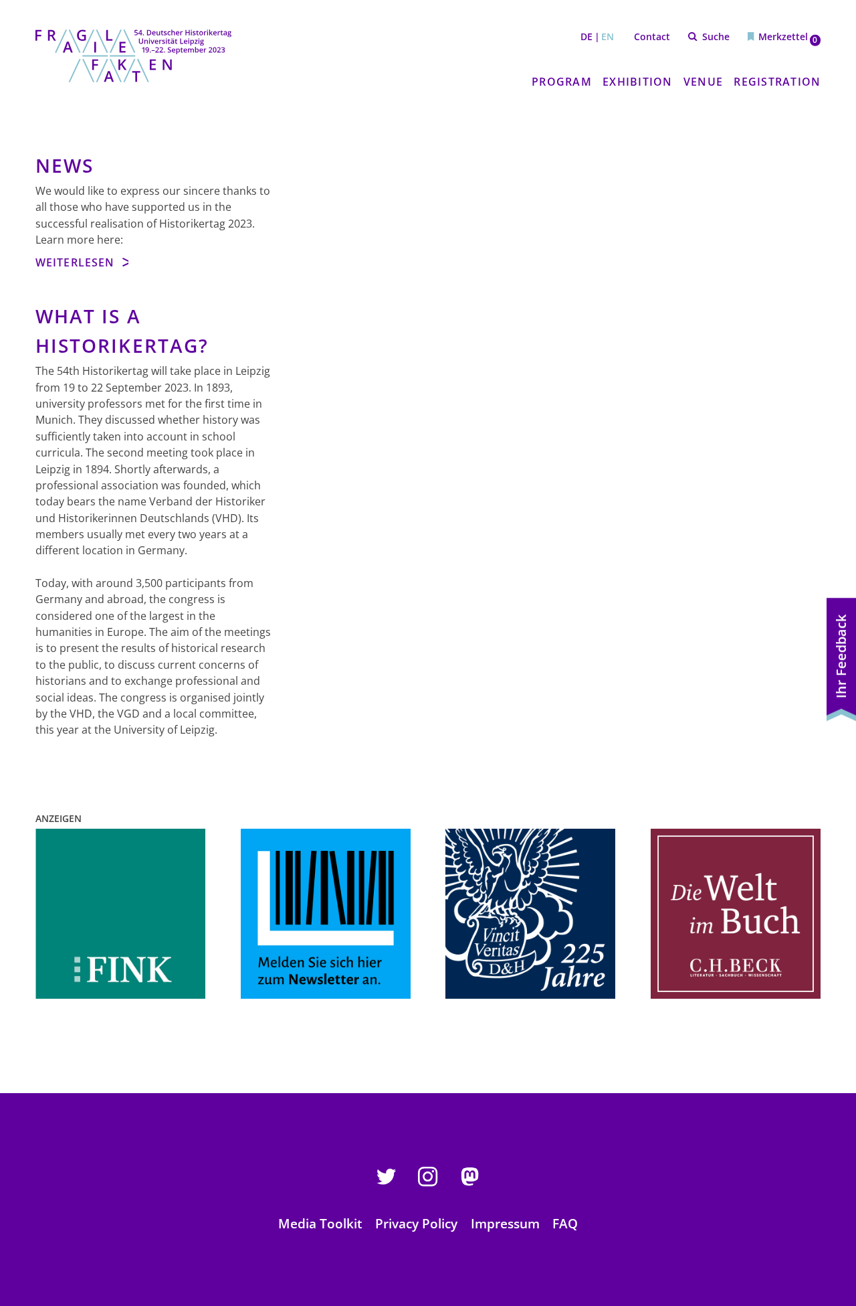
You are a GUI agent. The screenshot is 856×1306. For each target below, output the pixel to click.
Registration (777, 81)
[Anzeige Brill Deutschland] (120, 914)
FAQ (565, 1223)
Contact (652, 36)
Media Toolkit (320, 1223)
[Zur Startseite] (133, 55)
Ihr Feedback (841, 656)
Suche (715, 36)
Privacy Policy (416, 1223)
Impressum (505, 1223)
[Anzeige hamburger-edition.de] (325, 914)
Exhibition (637, 81)
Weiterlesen (76, 262)
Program (562, 81)
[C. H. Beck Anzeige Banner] (736, 914)
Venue (703, 81)
